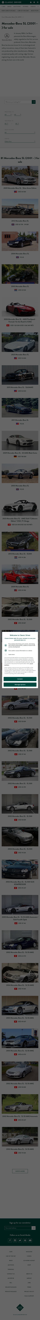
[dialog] (20, 660)
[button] (20, 654)
